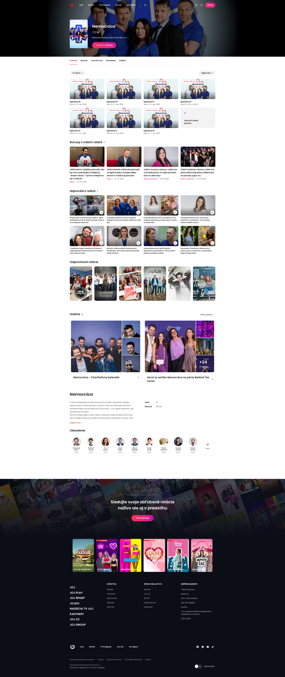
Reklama (185, 594)
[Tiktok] (212, 646)
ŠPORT (147, 598)
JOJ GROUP (78, 625)
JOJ (72, 587)
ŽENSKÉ (110, 589)
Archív (91, 5)
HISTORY (110, 607)
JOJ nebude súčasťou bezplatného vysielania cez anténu (196, 612)
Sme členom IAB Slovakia (133, 660)
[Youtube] (207, 646)
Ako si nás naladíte (189, 598)
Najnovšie (205, 73)
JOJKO (74, 603)
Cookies (100, 660)
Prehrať (139, 518)
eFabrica (102, 667)
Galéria (122, 60)
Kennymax (83, 667)
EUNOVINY (148, 607)
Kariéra (184, 607)
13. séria (76, 73)
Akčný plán (186, 618)
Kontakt (148, 660)
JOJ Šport (131, 5)
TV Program (104, 5)
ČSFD (95, 32)
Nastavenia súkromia (114, 660)
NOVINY (147, 589)
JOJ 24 (118, 5)
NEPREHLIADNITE (189, 584)
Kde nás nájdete (188, 602)
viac (125, 38)
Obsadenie (111, 60)
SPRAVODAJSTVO (153, 584)
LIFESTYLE (111, 584)
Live (81, 5)
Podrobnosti (96, 60)
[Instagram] (202, 646)
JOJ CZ (75, 619)
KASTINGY (77, 614)
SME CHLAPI (112, 598)
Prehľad (73, 60)
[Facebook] (197, 646)
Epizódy (84, 60)
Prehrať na (100, 45)
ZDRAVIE (110, 602)
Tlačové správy (188, 589)
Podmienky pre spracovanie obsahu (82, 660)
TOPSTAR (111, 594)
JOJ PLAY (76, 593)
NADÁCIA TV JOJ (81, 609)
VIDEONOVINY (150, 602)
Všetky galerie (206, 314)
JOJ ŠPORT (77, 598)
